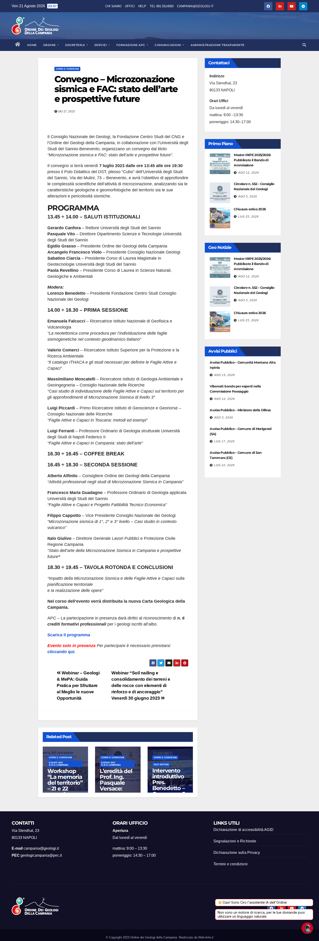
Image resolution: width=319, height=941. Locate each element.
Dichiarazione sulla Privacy (236, 853)
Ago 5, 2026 (247, 196)
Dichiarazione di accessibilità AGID (243, 830)
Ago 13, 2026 (224, 375)
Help (142, 6)
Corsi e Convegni (67, 69)
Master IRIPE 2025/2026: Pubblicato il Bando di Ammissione (252, 160)
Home (32, 45)
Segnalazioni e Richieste (234, 841)
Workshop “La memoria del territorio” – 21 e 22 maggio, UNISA (65, 786)
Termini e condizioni (230, 864)
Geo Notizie (161, 764)
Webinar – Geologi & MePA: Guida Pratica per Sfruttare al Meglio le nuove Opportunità (78, 685)
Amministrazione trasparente (218, 45)
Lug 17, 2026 (224, 441)
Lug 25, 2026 (248, 216)
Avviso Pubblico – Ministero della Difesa (240, 410)
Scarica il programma (68, 635)
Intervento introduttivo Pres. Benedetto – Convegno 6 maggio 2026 (169, 785)
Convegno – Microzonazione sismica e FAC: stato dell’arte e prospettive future (115, 89)
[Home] (18, 45)
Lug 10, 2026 (224, 465)
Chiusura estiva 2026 (250, 209)
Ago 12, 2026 (248, 172)
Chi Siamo (113, 6)
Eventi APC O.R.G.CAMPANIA (58, 763)
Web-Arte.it (205, 937)
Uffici (130, 6)
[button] (304, 45)
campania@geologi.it (195, 6)
